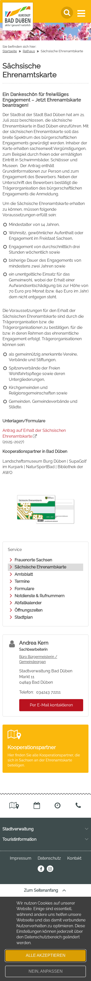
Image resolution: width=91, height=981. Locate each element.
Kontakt (74, 858)
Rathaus (29, 51)
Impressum (20, 858)
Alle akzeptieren (45, 955)
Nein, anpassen (46, 971)
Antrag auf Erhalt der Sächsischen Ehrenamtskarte (34, 433)
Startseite (10, 51)
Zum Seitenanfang (41, 890)
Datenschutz (49, 858)
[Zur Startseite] (18, 17)
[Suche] (67, 13)
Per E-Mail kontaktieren (51, 705)
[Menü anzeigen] (82, 13)
